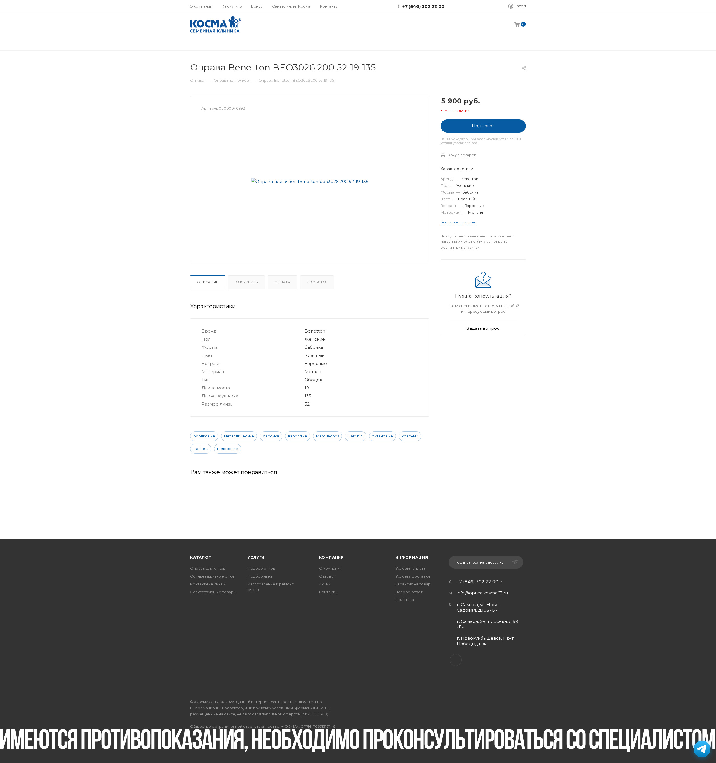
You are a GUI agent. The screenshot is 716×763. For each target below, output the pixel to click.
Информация (411, 557)
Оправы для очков (207, 568)
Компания (331, 557)
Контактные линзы (207, 584)
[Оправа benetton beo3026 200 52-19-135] (310, 181)
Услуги (256, 557)
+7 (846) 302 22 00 (477, 582)
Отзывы (326, 576)
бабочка (271, 436)
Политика (404, 599)
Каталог (200, 557)
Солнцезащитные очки (212, 576)
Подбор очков (261, 568)
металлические (239, 436)
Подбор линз (260, 576)
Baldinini (355, 436)
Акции (325, 584)
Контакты (328, 592)
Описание (207, 282)
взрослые (297, 436)
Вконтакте (456, 660)
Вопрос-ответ (409, 592)
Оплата (282, 282)
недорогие (227, 448)
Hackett (200, 448)
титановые (382, 436)
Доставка (317, 282)
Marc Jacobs (327, 436)
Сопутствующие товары (213, 592)
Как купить (246, 282)
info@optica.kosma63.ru (482, 592)
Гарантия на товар (413, 584)
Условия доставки (412, 576)
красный (410, 436)
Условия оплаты (410, 568)
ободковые (204, 436)
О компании (330, 568)
